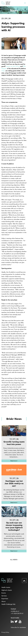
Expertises (4, 598)
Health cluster (5, 587)
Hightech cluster (6, 590)
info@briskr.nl (15, 611)
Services (4, 596)
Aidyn (3, 71)
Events (3, 593)
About (3, 601)
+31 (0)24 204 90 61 (17, 613)
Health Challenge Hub (8, 604)
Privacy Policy (5, 632)
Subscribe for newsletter (18, 627)
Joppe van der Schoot (13, 66)
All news (13, 560)
